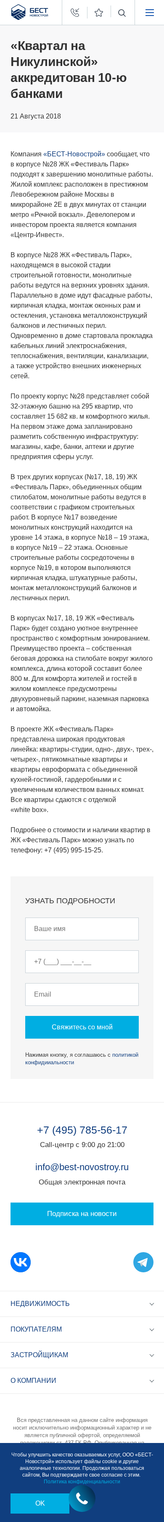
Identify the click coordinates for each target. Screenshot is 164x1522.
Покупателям (36, 1329)
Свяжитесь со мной (82, 1027)
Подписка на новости (82, 1214)
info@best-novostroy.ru (82, 1167)
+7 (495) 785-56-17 (82, 1130)
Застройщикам (39, 1354)
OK (40, 1503)
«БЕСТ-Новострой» (74, 154)
